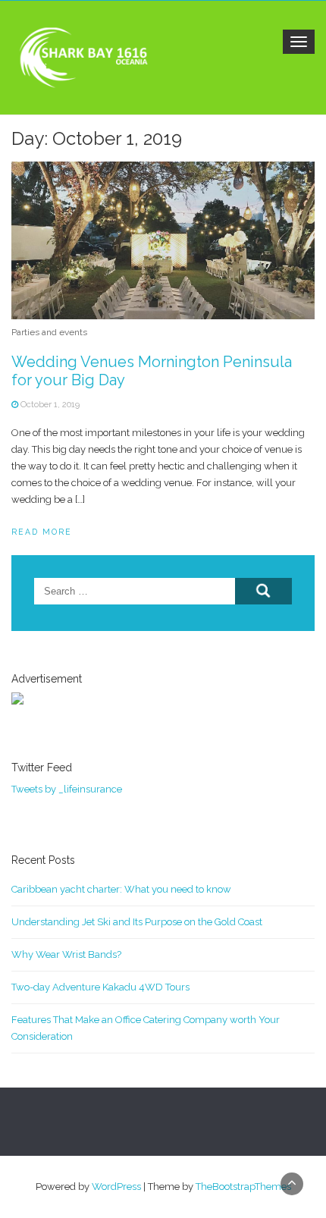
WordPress (116, 1186)
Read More (41, 531)
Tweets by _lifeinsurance (66, 789)
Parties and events (49, 332)
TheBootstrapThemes (243, 1186)
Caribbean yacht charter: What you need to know (121, 889)
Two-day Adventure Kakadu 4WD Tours (100, 987)
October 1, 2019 (50, 405)
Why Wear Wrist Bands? (66, 954)
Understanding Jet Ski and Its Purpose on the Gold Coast (136, 922)
